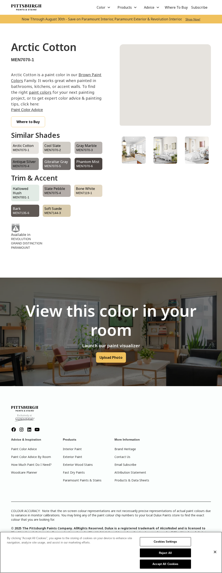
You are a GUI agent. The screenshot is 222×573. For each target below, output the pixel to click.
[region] (111, 552)
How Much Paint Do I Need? (31, 465)
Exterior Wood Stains (78, 465)
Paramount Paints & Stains (82, 480)
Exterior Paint (72, 457)
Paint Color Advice (27, 110)
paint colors (40, 92)
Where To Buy (176, 7)
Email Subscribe (125, 465)
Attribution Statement (130, 472)
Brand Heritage (125, 449)
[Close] (215, 552)
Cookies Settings (165, 541)
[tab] (134, 150)
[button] (103, 7)
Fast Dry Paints (74, 472)
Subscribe (199, 7)
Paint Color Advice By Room (31, 457)
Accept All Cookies (165, 564)
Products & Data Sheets (131, 480)
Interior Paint (72, 449)
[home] (26, 7)
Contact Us (122, 457)
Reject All (165, 553)
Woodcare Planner (24, 472)
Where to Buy (28, 121)
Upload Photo (111, 357)
